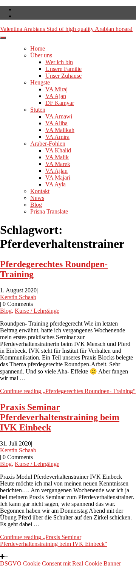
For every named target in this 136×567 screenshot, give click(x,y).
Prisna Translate (49, 211)
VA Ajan (55, 96)
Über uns (41, 55)
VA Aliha (56, 123)
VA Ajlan (56, 170)
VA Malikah (59, 130)
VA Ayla (55, 184)
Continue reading (68, 391)
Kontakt (39, 191)
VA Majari (57, 177)
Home (37, 48)
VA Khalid (58, 150)
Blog (36, 204)
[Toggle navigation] (3, 38)
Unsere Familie (63, 69)
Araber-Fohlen (47, 143)
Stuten (37, 109)
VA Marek (57, 164)
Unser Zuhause (63, 75)
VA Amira (57, 137)
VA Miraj (56, 89)
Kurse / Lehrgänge (37, 310)
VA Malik (57, 157)
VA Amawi (58, 116)
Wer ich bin (59, 62)
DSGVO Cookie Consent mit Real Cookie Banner (60, 563)
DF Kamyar (59, 103)
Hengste (40, 82)
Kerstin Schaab (18, 297)
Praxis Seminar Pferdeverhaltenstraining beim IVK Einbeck (59, 417)
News (37, 198)
